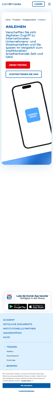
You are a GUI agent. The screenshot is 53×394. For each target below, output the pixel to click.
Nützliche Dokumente (17, 324)
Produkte (16, 20)
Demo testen (18, 65)
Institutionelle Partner (19, 328)
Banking (12, 366)
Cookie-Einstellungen (26, 391)
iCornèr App (11, 360)
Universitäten (12, 333)
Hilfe (6, 337)
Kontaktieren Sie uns (23, 74)
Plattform (10, 351)
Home (8, 20)
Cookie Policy (26, 381)
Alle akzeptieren (26, 385)
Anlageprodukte (29, 20)
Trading (12, 347)
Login (38, 4)
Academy (9, 320)
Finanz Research (13, 356)
